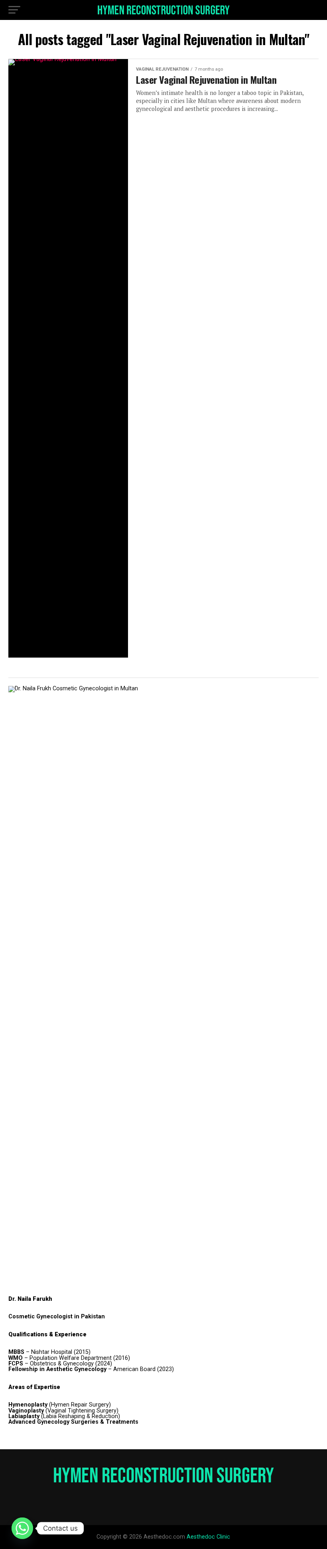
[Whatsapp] (22, 1528)
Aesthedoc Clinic (208, 1536)
